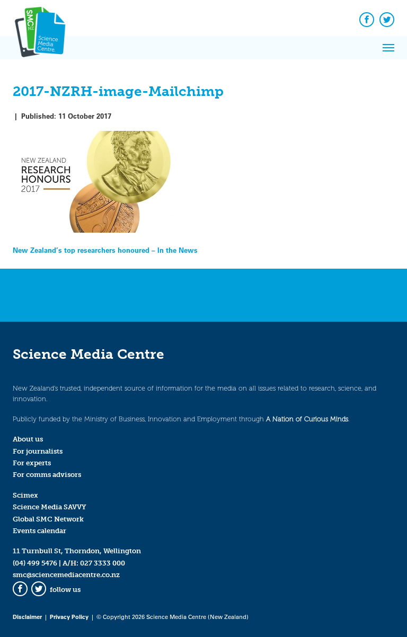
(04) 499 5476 (35, 563)
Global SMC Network (48, 519)
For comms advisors (47, 475)
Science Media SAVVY (49, 507)
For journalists (38, 451)
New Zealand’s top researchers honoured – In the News (105, 249)
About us (28, 439)
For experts (32, 463)
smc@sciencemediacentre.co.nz (66, 575)
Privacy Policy (69, 617)
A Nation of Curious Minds (307, 419)
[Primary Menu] (388, 47)
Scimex (25, 495)
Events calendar (39, 531)
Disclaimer (27, 617)
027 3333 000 (102, 563)
